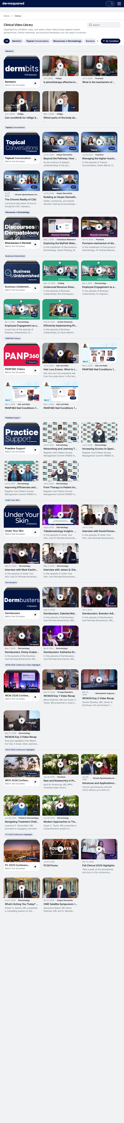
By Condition (112, 41)
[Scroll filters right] (97, 41)
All (6, 41)
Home (6, 16)
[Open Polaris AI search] (110, 3)
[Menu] (119, 3)
